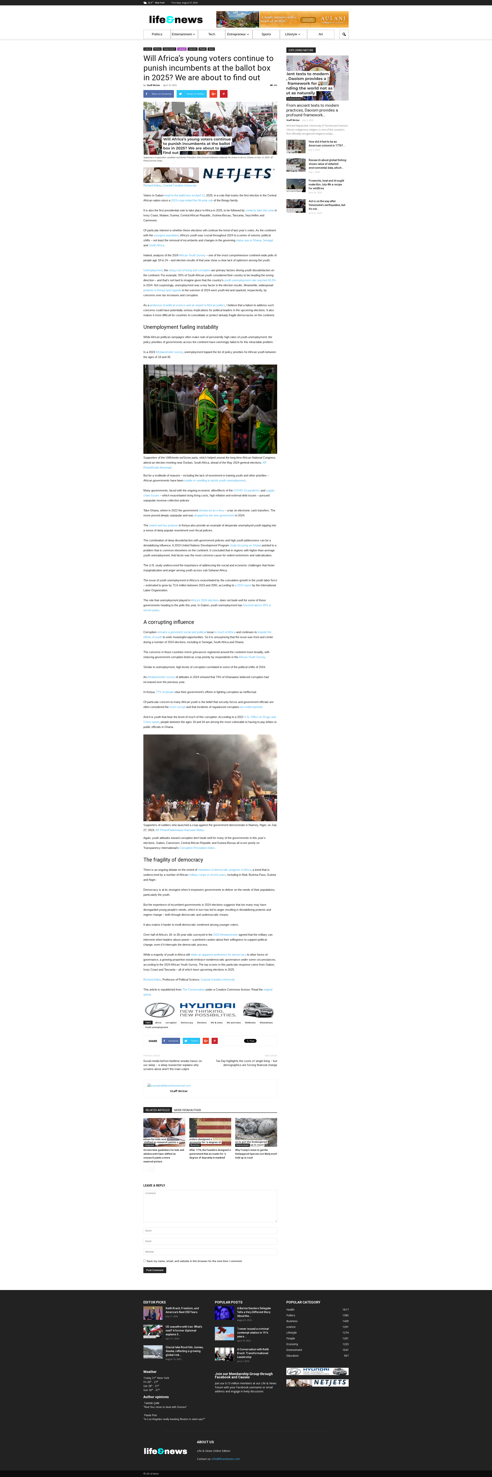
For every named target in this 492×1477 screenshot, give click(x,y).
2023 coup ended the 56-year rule (192, 200)
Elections (202, 1022)
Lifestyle (291, 34)
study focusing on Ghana (245, 545)
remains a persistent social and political (181, 632)
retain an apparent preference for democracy (218, 954)
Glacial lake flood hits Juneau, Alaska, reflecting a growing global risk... (184, 1351)
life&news (250, 1022)
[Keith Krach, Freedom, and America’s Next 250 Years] (153, 1313)
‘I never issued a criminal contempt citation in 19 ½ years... (253, 1332)
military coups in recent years (207, 874)
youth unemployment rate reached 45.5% (250, 280)
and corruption (201, 270)
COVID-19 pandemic (247, 490)
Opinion (192, 49)
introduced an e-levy (211, 510)
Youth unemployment (156, 1027)
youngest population (166, 235)
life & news (217, 1022)
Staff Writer (153, 85)
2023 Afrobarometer (225, 934)
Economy (292, 1344)
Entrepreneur (236, 34)
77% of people (165, 692)
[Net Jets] (317, 1385)
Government (169, 49)
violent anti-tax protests (163, 525)
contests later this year (259, 210)
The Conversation (193, 989)
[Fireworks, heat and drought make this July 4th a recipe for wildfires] (296, 185)
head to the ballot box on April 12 (184, 195)
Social (211, 49)
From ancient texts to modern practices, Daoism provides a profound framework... (312, 110)
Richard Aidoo (152, 185)
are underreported (251, 707)
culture (148, 49)
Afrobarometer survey (169, 352)
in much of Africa (224, 632)
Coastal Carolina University (179, 185)
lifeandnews (266, 1022)
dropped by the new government (214, 515)
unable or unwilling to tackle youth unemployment (214, 480)
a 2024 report (243, 585)
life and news (234, 1022)
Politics (157, 34)
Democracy (187, 1022)
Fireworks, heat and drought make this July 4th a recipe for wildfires (326, 184)
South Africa (156, 245)
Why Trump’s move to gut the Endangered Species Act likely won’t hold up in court (256, 1154)
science (291, 1327)
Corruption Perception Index (197, 847)
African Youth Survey (192, 255)
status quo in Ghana (248, 240)
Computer (149, 1145)
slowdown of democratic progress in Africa (224, 869)
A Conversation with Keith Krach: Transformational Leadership (253, 1353)
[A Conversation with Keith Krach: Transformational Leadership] (224, 1354)
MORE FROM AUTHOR (187, 1110)
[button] (344, 34)
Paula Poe (150, 1415)
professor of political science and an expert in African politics (187, 305)
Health (290, 1309)
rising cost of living (180, 270)
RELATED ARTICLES (158, 1110)
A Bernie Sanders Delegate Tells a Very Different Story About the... (254, 1312)
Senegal (268, 240)
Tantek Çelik (151, 1403)
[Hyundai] (317, 1374)
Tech (211, 34)
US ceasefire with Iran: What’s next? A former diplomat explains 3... (184, 1330)
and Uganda (173, 290)
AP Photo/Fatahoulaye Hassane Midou (179, 830)
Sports (266, 34)
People (202, 49)
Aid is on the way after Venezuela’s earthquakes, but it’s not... (327, 205)
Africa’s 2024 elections (205, 600)
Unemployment (153, 270)
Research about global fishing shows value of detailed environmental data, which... (327, 164)
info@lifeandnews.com (226, 1459)
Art (321, 34)
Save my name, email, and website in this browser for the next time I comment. (195, 1261)
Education (292, 1355)
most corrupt (177, 707)
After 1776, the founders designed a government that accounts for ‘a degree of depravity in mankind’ (210, 1154)
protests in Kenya (154, 290)
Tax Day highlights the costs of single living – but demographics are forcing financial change (246, 1063)
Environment (242, 1145)
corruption (171, 1022)
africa (158, 1022)
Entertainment (182, 34)
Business (195, 1145)
